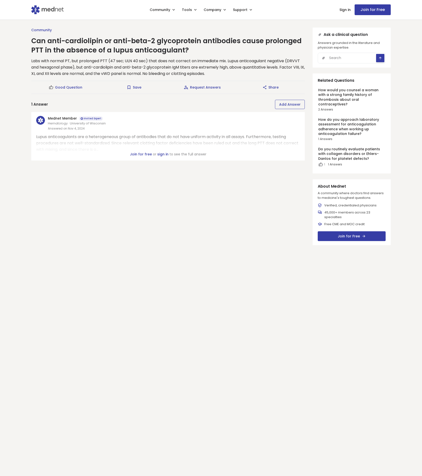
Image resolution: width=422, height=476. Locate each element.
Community (160, 9)
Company (212, 9)
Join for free (141, 154)
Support (240, 9)
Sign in (345, 9)
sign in (163, 154)
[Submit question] (380, 58)
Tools (187, 9)
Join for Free (372, 9)
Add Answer (290, 104)
